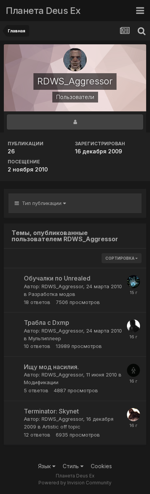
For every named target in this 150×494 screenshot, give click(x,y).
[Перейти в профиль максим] (133, 281)
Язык (45, 466)
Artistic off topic (61, 426)
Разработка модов (51, 294)
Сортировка (120, 258)
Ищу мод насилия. (51, 367)
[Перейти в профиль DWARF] (133, 414)
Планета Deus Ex (43, 10)
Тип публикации (41, 203)
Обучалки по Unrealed (57, 278)
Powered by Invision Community (75, 483)
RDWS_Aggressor (62, 286)
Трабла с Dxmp (46, 322)
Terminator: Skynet (51, 411)
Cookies (101, 466)
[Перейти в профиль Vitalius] (133, 326)
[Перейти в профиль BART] (133, 370)
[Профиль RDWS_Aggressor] (75, 121)
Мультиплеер (44, 338)
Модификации (41, 382)
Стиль (71, 466)
